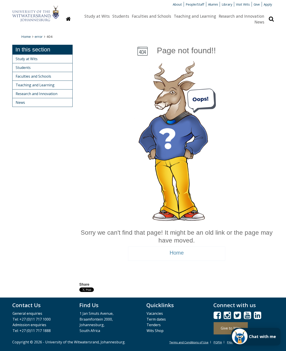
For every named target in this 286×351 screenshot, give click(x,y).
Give (257, 4)
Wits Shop (155, 330)
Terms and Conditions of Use (188, 342)
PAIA (230, 342)
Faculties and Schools (151, 16)
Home (26, 36)
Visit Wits (243, 4)
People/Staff (195, 4)
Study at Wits (97, 16)
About (177, 4)
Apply (268, 4)
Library (227, 4)
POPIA (218, 342)
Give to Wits (231, 328)
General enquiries (27, 313)
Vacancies (155, 313)
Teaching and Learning (195, 16)
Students (120, 16)
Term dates (156, 319)
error (39, 36)
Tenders (154, 324)
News (259, 22)
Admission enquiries (29, 324)
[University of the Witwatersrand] (35, 11)
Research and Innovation (241, 16)
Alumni (213, 4)
